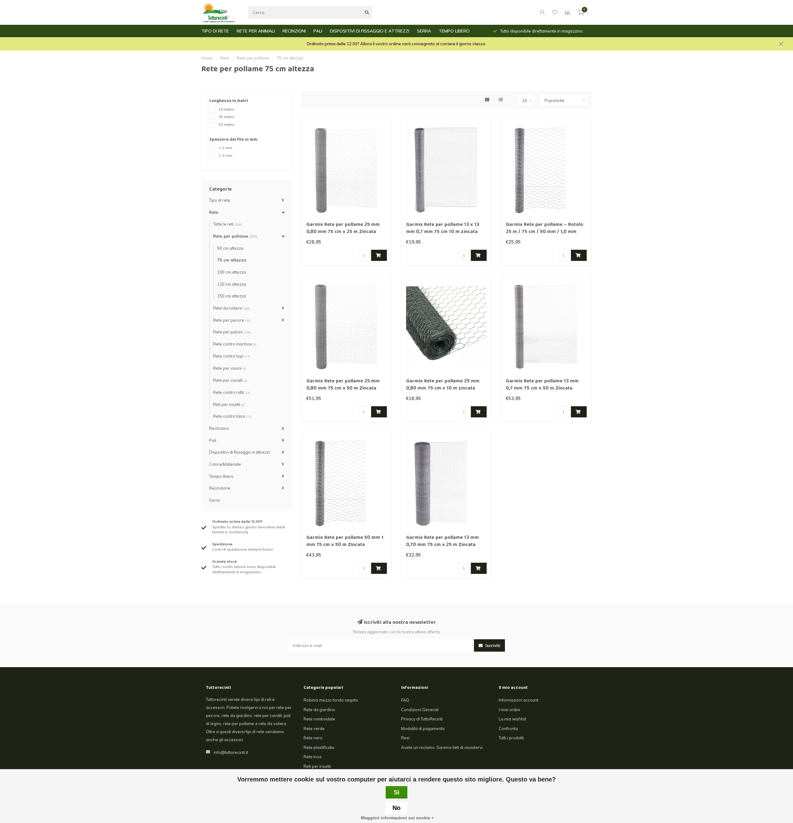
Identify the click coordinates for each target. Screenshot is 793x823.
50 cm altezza (230, 248)
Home (207, 57)
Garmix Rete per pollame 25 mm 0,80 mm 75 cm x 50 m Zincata (343, 385)
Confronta (508, 728)
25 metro (226, 116)
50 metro (226, 124)
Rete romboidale (319, 718)
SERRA (424, 31)
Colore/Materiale (225, 464)
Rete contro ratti (231, 392)
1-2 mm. (226, 155)
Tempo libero (221, 476)
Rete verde (314, 728)
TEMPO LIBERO (454, 31)
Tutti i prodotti (511, 737)
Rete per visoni (229, 368)
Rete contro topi (231, 356)
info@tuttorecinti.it (231, 752)
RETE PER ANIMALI (256, 31)
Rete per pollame (235, 236)
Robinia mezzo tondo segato (331, 700)
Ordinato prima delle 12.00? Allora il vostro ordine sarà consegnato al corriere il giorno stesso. (396, 43)
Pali (212, 440)
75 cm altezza (231, 259)
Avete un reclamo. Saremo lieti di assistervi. (442, 747)
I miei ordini (509, 709)
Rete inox (313, 756)
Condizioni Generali (420, 709)
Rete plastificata (319, 747)
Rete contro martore (234, 343)
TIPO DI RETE (215, 31)
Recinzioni (219, 428)
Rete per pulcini (232, 331)
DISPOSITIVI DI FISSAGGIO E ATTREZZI (369, 31)
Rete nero (313, 737)
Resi (405, 737)
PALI (317, 31)
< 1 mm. (226, 147)
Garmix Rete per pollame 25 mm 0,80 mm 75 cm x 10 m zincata (443, 385)
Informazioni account (518, 700)
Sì (397, 792)
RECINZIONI (294, 31)
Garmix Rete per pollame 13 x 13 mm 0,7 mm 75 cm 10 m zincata (442, 228)
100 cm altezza (231, 272)
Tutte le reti (227, 224)
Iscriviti (492, 645)
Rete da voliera (231, 308)
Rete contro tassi (232, 416)
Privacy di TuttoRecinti (422, 718)
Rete (213, 212)
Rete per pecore (232, 320)
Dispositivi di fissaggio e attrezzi (239, 452)
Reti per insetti (229, 404)
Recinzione (219, 488)
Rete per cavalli (230, 380)
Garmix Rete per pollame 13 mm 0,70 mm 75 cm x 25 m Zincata (442, 541)
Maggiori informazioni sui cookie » (397, 817)
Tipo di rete (219, 200)
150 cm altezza (231, 295)
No (396, 807)
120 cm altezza (231, 284)
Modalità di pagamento (423, 728)
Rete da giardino (319, 709)
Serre (214, 500)
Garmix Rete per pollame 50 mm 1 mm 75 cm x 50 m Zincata (344, 541)
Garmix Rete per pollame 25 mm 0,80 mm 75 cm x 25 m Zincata (343, 228)
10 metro (226, 109)
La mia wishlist (512, 718)
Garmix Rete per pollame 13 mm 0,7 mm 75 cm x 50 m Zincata (542, 385)
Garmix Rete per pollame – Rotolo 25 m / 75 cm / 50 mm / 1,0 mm (544, 228)
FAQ (405, 700)
